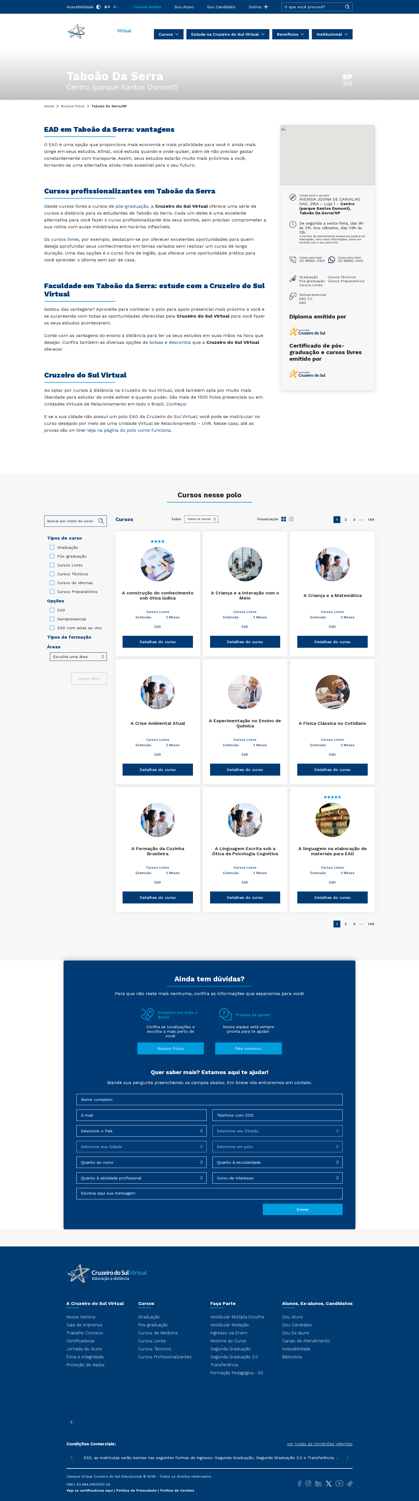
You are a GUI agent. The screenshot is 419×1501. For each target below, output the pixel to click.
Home (49, 106)
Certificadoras (80, 1340)
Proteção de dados (85, 1364)
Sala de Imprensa (84, 1325)
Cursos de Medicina (158, 1332)
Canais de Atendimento (306, 1340)
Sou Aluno (184, 7)
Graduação (67, 547)
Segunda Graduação (230, 1348)
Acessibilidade (79, 7)
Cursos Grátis (147, 7)
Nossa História (80, 1317)
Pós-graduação (72, 556)
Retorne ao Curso (228, 1340)
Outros (255, 7)
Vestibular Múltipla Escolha (237, 1317)
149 (371, 520)
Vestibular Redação (229, 1325)
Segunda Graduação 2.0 (234, 1356)
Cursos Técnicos (72, 574)
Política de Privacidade (137, 1490)
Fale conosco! (248, 1048)
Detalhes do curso (158, 641)
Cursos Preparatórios (77, 591)
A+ (107, 6)
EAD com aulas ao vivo (79, 628)
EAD (61, 610)
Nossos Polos (73, 106)
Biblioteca (292, 1356)
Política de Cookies (177, 1490)
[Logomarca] (99, 30)
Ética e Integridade (85, 1356)
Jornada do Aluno (84, 1348)
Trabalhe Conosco (84, 1332)
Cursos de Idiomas (75, 582)
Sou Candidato (221, 7)
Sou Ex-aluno (295, 1332)
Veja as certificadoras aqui (90, 1490)
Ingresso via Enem (228, 1332)
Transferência (224, 1364)
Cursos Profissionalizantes (165, 1356)
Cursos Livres (70, 565)
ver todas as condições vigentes (320, 1443)
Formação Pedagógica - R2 (236, 1372)
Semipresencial (71, 619)
